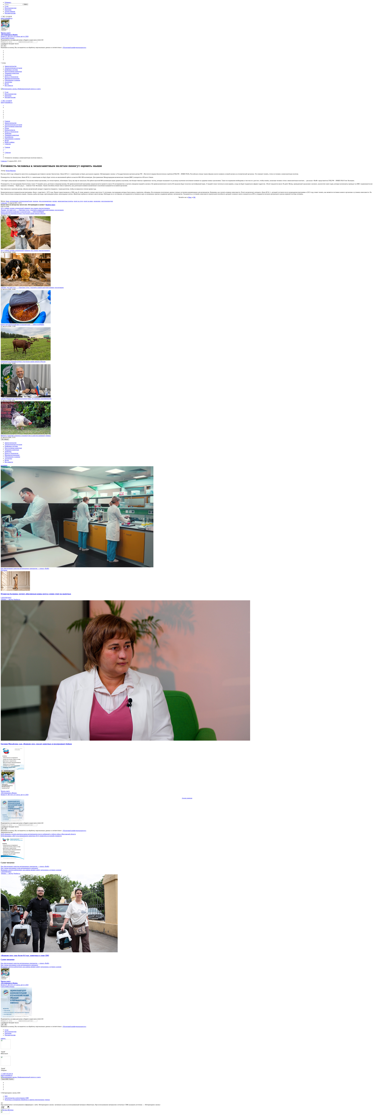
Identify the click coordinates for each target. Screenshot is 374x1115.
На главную (5, 439)
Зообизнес (8, 75)
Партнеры (8, 10)
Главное (7, 121)
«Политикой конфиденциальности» (74, 47)
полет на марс (88, 201)
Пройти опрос (50, 205)
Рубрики (8, 2)
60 (5, 1024)
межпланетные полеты (65, 201)
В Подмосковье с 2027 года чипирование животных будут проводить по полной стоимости (31, 836)
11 (4, 45)
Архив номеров (10, 11)
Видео (7, 84)
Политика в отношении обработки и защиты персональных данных (27, 1099)
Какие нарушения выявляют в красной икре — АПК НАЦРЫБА (22, 212)
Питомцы (4, 570)
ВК (194, 197)
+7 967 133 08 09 (6, 101)
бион (7, 201)
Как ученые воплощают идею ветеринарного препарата (19, 868)
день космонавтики (45, 201)
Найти (25, 4)
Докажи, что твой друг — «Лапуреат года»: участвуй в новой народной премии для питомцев (32, 210)
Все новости (9, 85)
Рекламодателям (10, 13)
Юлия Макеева (11, 170)
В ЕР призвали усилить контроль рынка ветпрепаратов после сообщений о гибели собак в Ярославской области (38, 834)
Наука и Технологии (11, 77)
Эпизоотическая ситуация (13, 68)
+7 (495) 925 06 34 (7, 1073)
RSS (6, 1096)
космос (54, 201)
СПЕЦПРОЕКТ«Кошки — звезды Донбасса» (10, 598)
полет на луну (78, 201)
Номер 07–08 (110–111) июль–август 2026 (14, 36)
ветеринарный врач (25, 201)
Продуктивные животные (13, 71)
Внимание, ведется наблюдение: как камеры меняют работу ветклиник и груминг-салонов (31, 870)
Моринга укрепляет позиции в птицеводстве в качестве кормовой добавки (26, 435)
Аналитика (8, 82)
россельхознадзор (107, 201)
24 (2, 828)
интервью (4, 465)
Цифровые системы (11, 70)
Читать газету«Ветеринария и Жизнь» (9, 33)
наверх (3, 1038)
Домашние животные (12, 73)
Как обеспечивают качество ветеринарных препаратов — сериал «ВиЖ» (25, 568)
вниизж (35, 201)
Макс (190, 197)
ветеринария (14, 201)
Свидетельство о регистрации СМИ (17, 1098)
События (8, 144)
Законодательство (10, 66)
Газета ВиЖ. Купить (7, 38)
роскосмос (97, 201)
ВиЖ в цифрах (10, 142)
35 (5, 828)
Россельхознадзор (10, 8)
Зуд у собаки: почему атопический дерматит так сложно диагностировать (25, 208)
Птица (7, 128)
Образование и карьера (12, 80)
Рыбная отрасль (10, 130)
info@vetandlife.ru (6, 18)
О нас (6, 6)
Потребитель (9, 137)
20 (2, 1024)
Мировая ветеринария (12, 78)
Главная (7, 147)
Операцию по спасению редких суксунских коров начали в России (23, 213)
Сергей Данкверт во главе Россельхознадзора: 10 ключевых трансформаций (26, 398)
